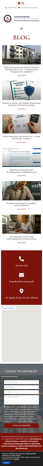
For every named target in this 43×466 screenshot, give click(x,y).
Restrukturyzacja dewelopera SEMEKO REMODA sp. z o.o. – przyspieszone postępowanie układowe (21, 69)
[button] (21, 28)
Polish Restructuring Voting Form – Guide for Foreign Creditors (21, 137)
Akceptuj (6, 463)
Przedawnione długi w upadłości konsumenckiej (21, 204)
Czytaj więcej (21, 75)
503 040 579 (22, 265)
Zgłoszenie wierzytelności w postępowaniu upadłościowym (21, 171)
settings (16, 459)
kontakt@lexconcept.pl (21, 281)
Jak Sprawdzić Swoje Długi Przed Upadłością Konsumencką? (21, 238)
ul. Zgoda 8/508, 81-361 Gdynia (21, 297)
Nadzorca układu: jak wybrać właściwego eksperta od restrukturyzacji (21, 104)
